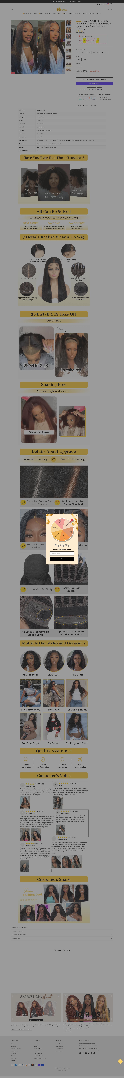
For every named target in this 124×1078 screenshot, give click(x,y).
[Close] (76, 515)
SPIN (62, 558)
